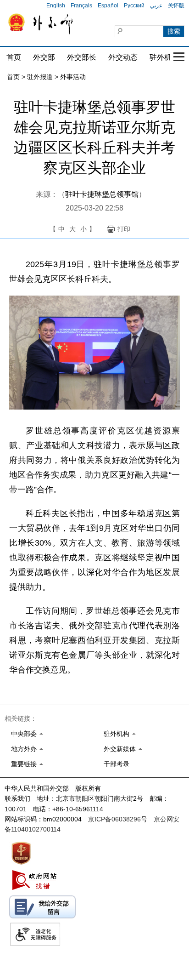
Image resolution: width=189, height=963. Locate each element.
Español (108, 5)
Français (81, 5)
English (55, 5)
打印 (123, 229)
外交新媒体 (120, 748)
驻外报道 (40, 76)
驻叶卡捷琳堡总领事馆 (102, 194)
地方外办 (24, 748)
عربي (156, 5)
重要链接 (24, 764)
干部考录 (116, 764)
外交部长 (81, 57)
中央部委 (24, 733)
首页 (13, 57)
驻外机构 (164, 57)
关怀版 (176, 5)
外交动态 (123, 57)
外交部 (44, 57)
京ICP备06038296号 (117, 819)
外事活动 (73, 76)
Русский (134, 5)
